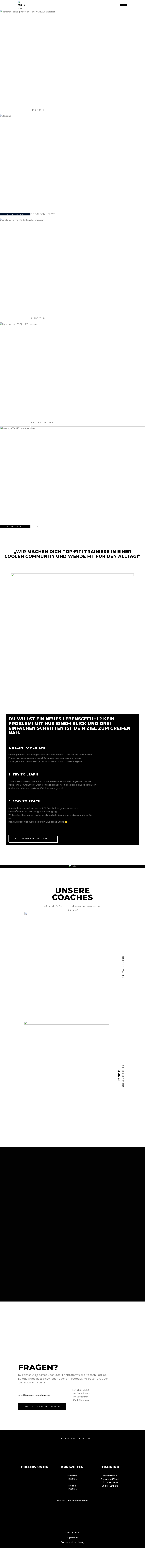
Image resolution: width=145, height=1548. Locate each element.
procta (77, 1532)
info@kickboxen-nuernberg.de (34, 1394)
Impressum (72, 1537)
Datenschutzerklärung (72, 1542)
